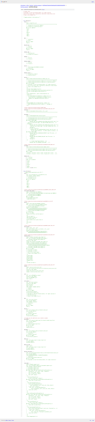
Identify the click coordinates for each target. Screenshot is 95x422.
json (93, 420)
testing (31, 5)
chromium (23, 5)
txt (90, 420)
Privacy (9, 420)
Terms (13, 420)
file (43, 9)
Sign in (93, 1)
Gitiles (7, 420)
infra (27, 5)
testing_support (38, 5)
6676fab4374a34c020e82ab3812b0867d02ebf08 (54, 5)
